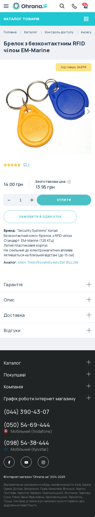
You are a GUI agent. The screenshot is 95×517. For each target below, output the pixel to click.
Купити (64, 200)
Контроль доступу (59, 32)
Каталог (31, 32)
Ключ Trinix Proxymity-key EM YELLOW (48, 262)
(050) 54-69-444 (27, 425)
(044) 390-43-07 (26, 412)
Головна (10, 32)
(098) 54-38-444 (26, 443)
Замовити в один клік (40, 217)
